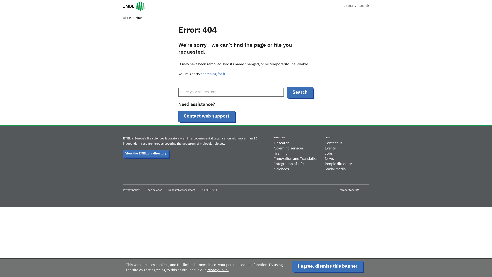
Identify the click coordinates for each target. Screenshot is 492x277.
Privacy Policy (218, 270)
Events (330, 148)
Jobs (329, 153)
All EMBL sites (132, 18)
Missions (279, 138)
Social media (335, 169)
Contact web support (206, 116)
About (328, 138)
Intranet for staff (349, 190)
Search (364, 6)
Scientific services (289, 148)
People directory (338, 164)
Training (281, 153)
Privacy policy (131, 190)
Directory (349, 6)
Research (281, 143)
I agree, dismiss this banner (327, 266)
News (329, 159)
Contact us (333, 143)
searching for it (213, 74)
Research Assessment (181, 190)
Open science (154, 190)
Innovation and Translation (296, 159)
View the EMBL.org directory (145, 153)
